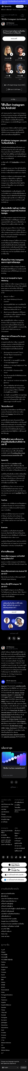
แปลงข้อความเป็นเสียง (6, 801)
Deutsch (3, 977)
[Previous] (11, 782)
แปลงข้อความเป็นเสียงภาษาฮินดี (10, 926)
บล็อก (16, 836)
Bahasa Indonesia (6, 1042)
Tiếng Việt (4, 1012)
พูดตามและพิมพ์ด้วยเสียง (8, 893)
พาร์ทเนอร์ (17, 841)
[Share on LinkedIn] (19, 638)
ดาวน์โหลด (4, 822)
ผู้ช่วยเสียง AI (4, 896)
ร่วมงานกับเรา (18, 838)
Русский (3, 997)
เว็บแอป (3, 814)
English (3, 970)
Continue (23, 1067)
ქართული (4, 1022)
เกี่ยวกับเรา (18, 831)
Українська (4, 1000)
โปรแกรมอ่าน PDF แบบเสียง (9, 919)
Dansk (3, 964)
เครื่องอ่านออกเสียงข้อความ (8, 901)
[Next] (16, 782)
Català (3, 1048)
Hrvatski (3, 1032)
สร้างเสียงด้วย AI (19, 802)
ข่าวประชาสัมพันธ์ (20, 848)
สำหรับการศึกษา (5, 837)
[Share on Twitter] (14, 638)
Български (4, 1020)
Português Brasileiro (7, 995)
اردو (2, 1053)
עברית (2, 1040)
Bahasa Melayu (5, 1050)
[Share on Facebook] (9, 638)
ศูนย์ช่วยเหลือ (18, 843)
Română (3, 1015)
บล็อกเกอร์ (8, 9)
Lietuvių (3, 1037)
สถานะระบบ (18, 846)
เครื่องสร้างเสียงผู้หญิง (7, 903)
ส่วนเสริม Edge (5, 819)
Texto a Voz (4, 934)
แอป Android (4, 807)
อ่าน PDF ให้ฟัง (5, 929)
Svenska (3, 1007)
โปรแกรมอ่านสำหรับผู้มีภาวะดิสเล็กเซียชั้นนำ (13, 909)
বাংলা (2, 1045)
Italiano (3, 982)
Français (3, 972)
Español (3, 1002)
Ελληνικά (3, 1035)
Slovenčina (4, 1025)
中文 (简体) (4, 954)
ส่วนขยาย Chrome (6, 817)
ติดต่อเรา (17, 833)
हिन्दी (2, 980)
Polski (3, 992)
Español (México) (6, 1005)
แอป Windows (5, 812)
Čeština (3, 962)
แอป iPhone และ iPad (7, 804)
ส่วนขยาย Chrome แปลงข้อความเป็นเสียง (12, 924)
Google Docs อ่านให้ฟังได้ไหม (9, 921)
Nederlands (4, 967)
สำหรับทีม (4, 835)
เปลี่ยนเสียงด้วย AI (6, 916)
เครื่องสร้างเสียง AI (6, 931)
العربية (3, 949)
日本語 (3, 985)
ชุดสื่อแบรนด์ (18, 851)
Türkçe (3, 1010)
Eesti (2, 1030)
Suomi (3, 975)
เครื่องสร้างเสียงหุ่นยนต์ (7, 911)
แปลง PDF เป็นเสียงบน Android (9, 898)
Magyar (3, 952)
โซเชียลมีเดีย (15, 162)
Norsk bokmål (5, 990)
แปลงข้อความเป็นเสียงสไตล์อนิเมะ (10, 914)
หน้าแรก (3, 9)
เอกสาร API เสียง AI (6, 844)
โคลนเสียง (17, 807)
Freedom (10, 414)
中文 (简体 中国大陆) (7, 959)
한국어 (3, 987)
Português (4, 1017)
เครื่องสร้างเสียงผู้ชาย (7, 906)
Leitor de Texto (5, 936)
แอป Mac (3, 809)
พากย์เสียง (17, 805)
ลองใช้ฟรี (18, 493)
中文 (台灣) (4, 957)
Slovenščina (4, 1027)
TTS (5, 466)
